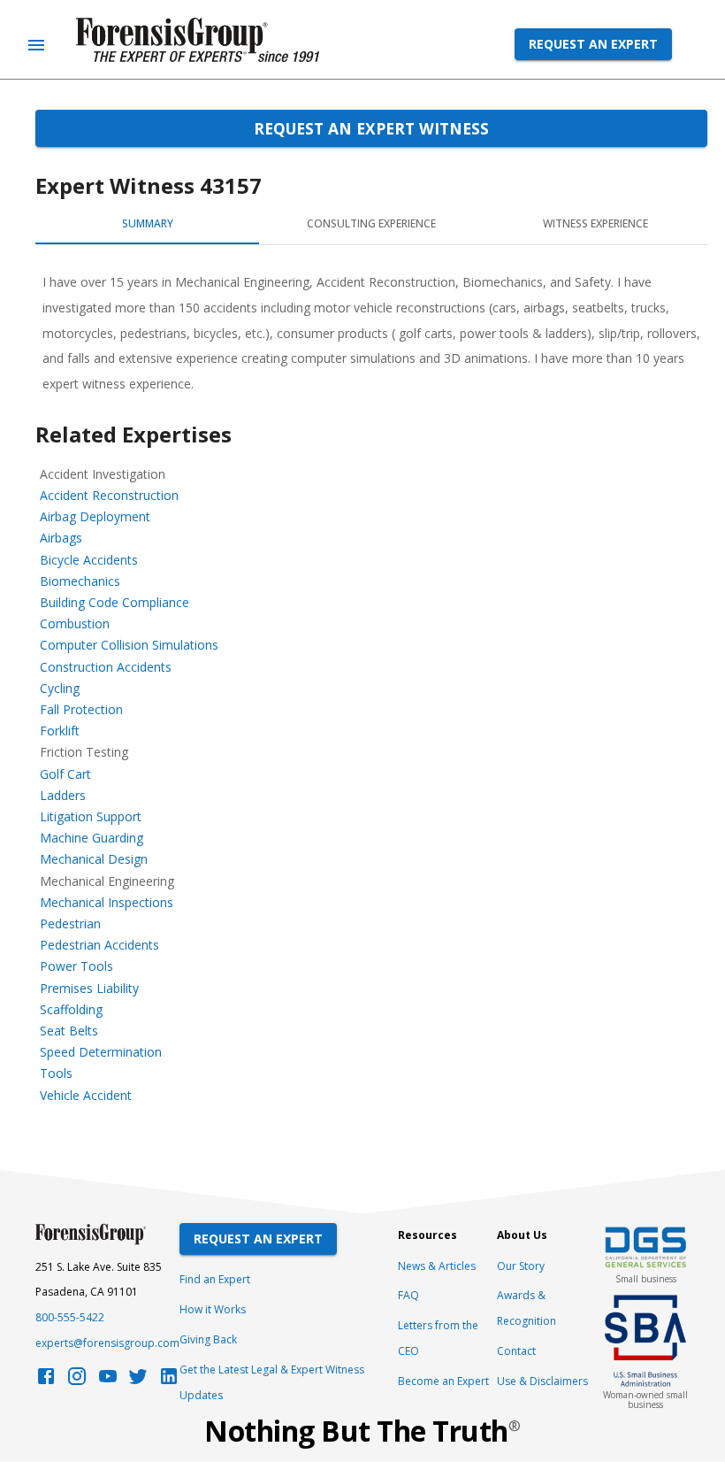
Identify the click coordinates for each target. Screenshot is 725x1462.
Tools (56, 1073)
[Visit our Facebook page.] (46, 1381)
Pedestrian (70, 923)
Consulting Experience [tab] (371, 223)
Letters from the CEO (438, 1338)
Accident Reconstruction (109, 495)
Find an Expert (214, 1279)
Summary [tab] (147, 223)
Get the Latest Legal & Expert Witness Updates (271, 1382)
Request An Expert (258, 1238)
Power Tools (76, 966)
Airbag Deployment (95, 516)
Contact (516, 1350)
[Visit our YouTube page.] (107, 1381)
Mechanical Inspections (106, 902)
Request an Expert (593, 43)
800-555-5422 (69, 1317)
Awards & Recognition (526, 1308)
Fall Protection (81, 709)
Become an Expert (443, 1381)
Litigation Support (90, 816)
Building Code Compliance (114, 602)
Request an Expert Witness (371, 128)
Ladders (63, 795)
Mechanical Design (94, 858)
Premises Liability (89, 988)
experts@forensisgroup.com (107, 1342)
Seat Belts (69, 1030)
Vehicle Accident (86, 1095)
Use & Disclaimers (542, 1381)
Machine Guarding (91, 837)
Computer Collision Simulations (129, 644)
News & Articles (437, 1265)
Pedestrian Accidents (99, 944)
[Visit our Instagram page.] (77, 1381)
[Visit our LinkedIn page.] (168, 1381)
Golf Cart (65, 774)
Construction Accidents (106, 666)
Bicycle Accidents (89, 559)
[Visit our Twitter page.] (138, 1381)
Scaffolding (71, 1009)
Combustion (75, 623)
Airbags (61, 537)
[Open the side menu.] (36, 45)
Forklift (60, 730)
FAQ (408, 1295)
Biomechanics (80, 581)
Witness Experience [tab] (595, 223)
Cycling (60, 688)
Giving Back (208, 1339)
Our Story (521, 1265)
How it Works (212, 1309)
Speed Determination (101, 1051)
